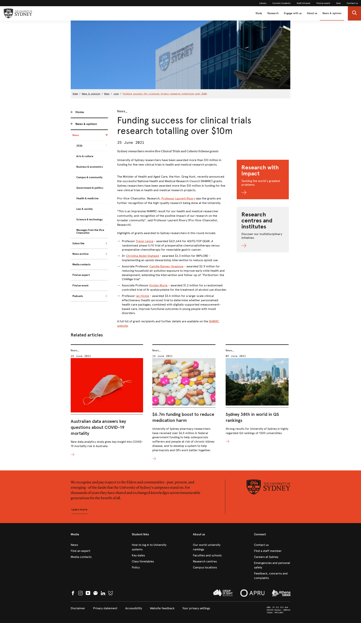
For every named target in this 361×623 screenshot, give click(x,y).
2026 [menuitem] (79, 145)
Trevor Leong (144, 241)
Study (259, 13)
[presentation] (107, 400)
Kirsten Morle (158, 285)
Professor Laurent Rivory (178, 198)
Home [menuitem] (79, 112)
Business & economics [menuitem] (89, 166)
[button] (354, 13)
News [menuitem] (75, 135)
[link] (262, 3)
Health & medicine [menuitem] (87, 198)
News (106, 93)
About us (312, 13)
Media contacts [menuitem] (81, 264)
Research (273, 13)
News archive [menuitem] (80, 254)
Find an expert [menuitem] (81, 275)
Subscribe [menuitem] (78, 243)
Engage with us (293, 13)
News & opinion (331, 13)
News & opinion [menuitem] (86, 124)
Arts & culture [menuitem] (84, 156)
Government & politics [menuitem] (89, 187)
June (116, 93)
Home (75, 93)
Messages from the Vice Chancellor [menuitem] (90, 231)
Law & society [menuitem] (84, 209)
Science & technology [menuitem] (89, 219)
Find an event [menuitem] (80, 285)
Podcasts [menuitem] (77, 296)
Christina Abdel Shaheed (142, 256)
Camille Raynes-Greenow (166, 266)
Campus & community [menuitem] (89, 177)
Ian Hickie (142, 296)
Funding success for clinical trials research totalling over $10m (165, 93)
